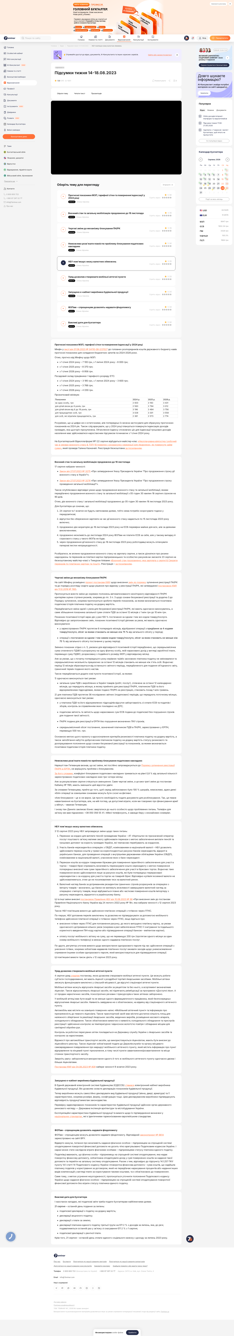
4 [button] (205, 175)
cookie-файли (117, 1333)
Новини (210, 110)
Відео (202, 110)
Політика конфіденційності (64, 1305)
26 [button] (209, 188)
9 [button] (227, 175)
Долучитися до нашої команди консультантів (73, 1266)
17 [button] (201, 183)
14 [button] (218, 179)
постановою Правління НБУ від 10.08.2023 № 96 (106, 899)
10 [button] (201, 179)
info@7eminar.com (67, 1277)
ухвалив (75, 975)
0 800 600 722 (80, 1271)
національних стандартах (68, 1116)
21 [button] (218, 183)
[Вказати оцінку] (163, 198)
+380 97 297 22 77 (107, 1271)
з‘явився (129, 1085)
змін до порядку (137, 582)
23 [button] (227, 183)
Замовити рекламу (218, 4)
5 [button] (209, 175)
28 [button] (218, 188)
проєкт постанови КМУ (97, 582)
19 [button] (210, 183)
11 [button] (205, 179)
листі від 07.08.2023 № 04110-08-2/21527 (86, 349)
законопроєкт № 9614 (152, 1135)
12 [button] (210, 179)
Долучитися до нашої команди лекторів (90, 1261)
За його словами (64, 773)
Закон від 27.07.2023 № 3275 (75, 471)
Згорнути (166, 185)
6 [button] (214, 175)
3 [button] (200, 175)
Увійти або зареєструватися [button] (160, 55)
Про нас (9, 206)
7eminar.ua (165, 1312)
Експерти (67, 1261)
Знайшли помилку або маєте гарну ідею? (130, 1266)
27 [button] (214, 188)
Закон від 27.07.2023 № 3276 (75, 480)
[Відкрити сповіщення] (192, 38)
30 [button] (227, 188)
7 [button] (218, 175)
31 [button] (201, 192)
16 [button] (227, 179)
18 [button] (205, 183)
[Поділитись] (169, 81)
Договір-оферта (60, 1302)
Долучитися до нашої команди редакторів (127, 1261)
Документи (221, 110)
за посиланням (133, 448)
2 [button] (227, 170)
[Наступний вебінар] (227, 58)
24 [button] (201, 188)
